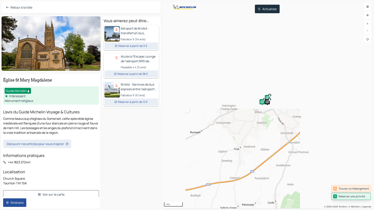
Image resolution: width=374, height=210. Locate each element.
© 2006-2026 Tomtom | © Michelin (342, 206)
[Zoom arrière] (367, 30)
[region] (267, 105)
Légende (366, 206)
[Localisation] (367, 39)
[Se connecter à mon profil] (367, 6)
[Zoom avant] (367, 23)
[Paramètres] (367, 15)
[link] (351, 188)
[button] (262, 101)
